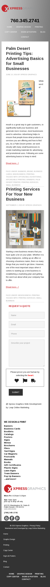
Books (7, 462)
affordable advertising (29, 177)
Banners (22, 171)
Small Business (13, 185)
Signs (7, 440)
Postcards (9, 456)
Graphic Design (9, 539)
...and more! (10, 479)
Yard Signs (9, 451)
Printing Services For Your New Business (23, 194)
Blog (5, 561)
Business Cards (12, 428)
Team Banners (11, 473)
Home (5, 534)
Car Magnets (10, 454)
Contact (6, 567)
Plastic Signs (11, 468)
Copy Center (8, 550)
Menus (7, 442)
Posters (8, 437)
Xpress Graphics (19, 8)
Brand (30, 171)
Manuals (8, 459)
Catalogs (9, 434)
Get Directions (10, 509)
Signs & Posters (9, 556)
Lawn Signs (10, 470)
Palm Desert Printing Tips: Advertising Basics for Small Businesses (25, 58)
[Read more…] (12, 163)
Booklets (8, 431)
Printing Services (29, 182)
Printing (30, 174)
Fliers (7, 448)
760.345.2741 (25, 20)
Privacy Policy (35, 526)
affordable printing (16, 180)
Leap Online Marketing (36, 528)
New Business (19, 174)
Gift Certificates (12, 465)
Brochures (9, 445)
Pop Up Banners (12, 476)
